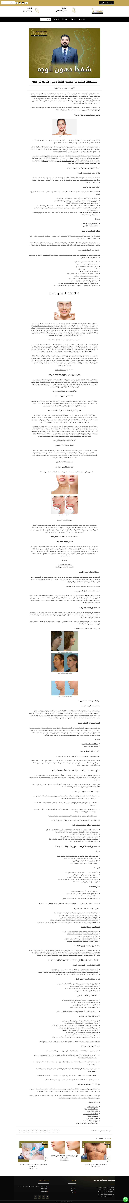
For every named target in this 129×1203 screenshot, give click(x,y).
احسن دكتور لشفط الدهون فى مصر (62, 391)
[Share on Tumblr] (28, 1131)
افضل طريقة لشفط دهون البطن (65, 567)
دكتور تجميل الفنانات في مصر (44, 472)
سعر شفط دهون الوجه (91, 903)
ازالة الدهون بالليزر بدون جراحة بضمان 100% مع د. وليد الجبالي (33, 1165)
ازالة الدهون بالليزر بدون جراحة (90, 223)
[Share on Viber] (41, 1131)
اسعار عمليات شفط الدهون (90, 226)
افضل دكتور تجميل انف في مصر (62, 440)
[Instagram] (16, 3)
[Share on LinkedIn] (45, 1131)
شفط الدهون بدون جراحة (91, 746)
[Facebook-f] (47, 1197)
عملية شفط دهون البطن (64, 564)
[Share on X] (57, 1131)
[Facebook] (26, 3)
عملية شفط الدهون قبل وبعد (86, 701)
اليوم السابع (45, 160)
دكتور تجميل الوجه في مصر (58, 536)
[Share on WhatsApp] (20, 1131)
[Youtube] (20, 3)
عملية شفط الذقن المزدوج (70, 450)
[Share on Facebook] (53, 1131)
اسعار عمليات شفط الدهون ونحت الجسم (87, 1123)
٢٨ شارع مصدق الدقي (61, 11)
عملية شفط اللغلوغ (61, 462)
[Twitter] (23, 3)
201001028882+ (27, 11)
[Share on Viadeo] (24, 1131)
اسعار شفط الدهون (92, 1106)
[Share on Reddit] (32, 1131)
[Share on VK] (36, 1131)
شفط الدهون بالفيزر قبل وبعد (90, 743)
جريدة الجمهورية (89, 328)
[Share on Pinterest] (49, 1131)
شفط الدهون (57, 88)
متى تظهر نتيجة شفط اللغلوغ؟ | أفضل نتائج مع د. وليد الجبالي (64, 1157)
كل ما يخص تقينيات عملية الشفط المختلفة (78, 586)
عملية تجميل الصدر (60, 369)
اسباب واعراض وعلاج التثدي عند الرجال (96, 1164)
